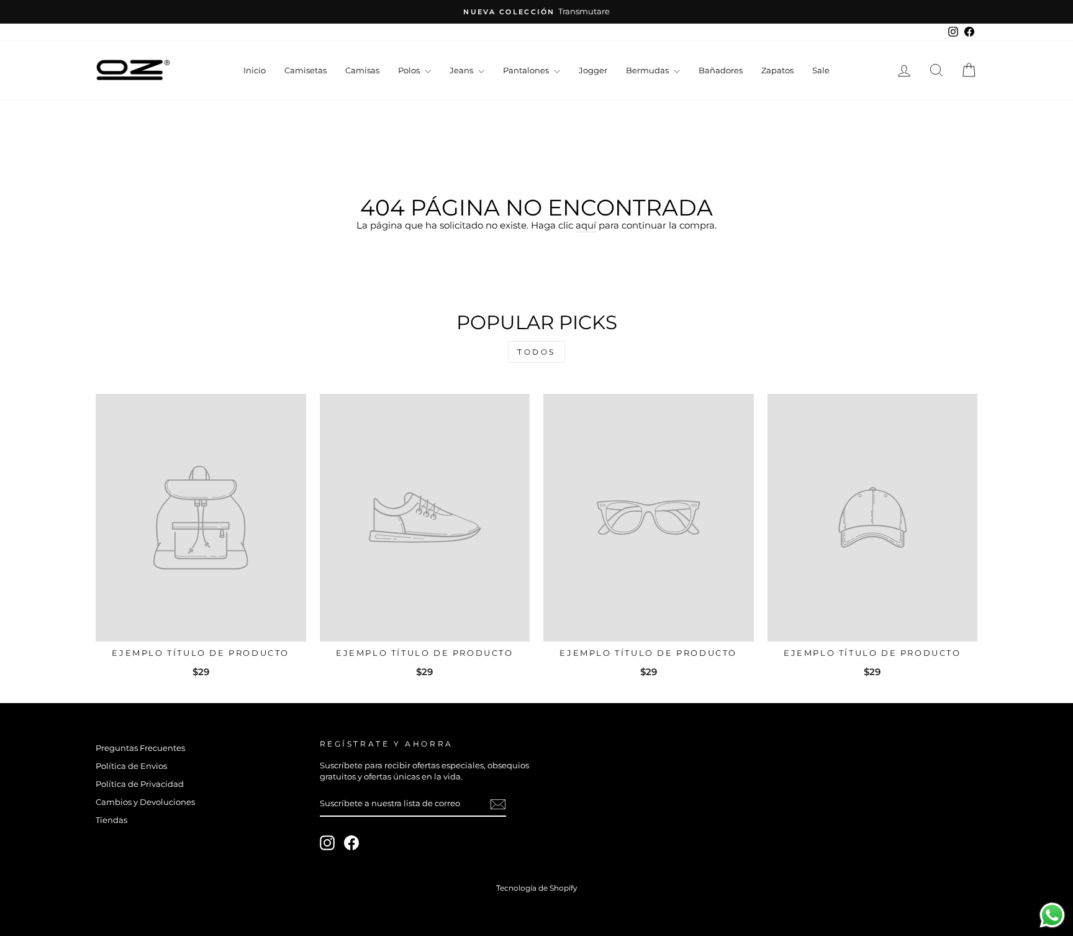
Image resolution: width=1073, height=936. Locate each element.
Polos (410, 70)
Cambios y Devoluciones (145, 802)
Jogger (593, 70)
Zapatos (777, 70)
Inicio (254, 70)
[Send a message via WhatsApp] (1052, 915)
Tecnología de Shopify (536, 888)
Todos (536, 352)
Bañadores (721, 70)
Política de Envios (131, 766)
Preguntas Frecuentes (140, 748)
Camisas (362, 70)
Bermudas (648, 70)
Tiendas (111, 820)
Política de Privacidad (140, 784)
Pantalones (527, 70)
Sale (821, 70)
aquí (586, 225)
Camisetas (305, 70)
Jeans (462, 70)
